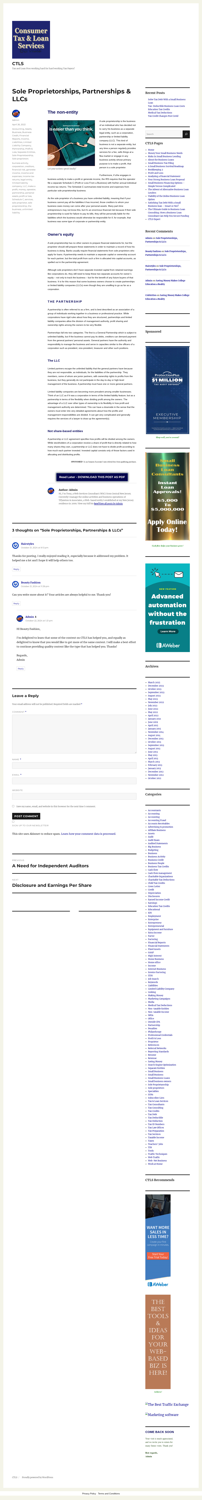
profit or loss (25, 196)
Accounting (18, 129)
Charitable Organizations (160, 876)
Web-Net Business (157, 1160)
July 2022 (152, 705)
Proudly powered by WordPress (37, 1477)
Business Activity (156, 856)
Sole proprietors (20, 158)
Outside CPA (154, 1022)
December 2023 (156, 685)
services (29, 199)
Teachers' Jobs (155, 1144)
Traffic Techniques (157, 1154)
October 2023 (154, 689)
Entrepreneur (155, 922)
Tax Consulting (155, 1107)
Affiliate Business (157, 830)
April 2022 (153, 715)
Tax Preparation (156, 1131)
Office (151, 1018)
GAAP (151, 952)
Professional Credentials (160, 1035)
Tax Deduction (155, 1121)
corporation (18, 166)
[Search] (186, 134)
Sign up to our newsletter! (30, 825)
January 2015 (154, 728)
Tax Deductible (155, 1117)
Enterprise (153, 919)
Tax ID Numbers (156, 1124)
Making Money (155, 995)
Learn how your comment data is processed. (88, 833)
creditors (29, 166)
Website (17, 790)
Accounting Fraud (157, 820)
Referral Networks (157, 1048)
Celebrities (150, 295)
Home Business (156, 959)
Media (151, 1002)
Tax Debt (152, 1114)
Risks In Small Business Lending (164, 156)
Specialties (153, 1091)
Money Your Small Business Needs (165, 153)
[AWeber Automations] (167, 607)
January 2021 (154, 719)
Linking (152, 992)
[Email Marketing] (158, 1241)
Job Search (153, 979)
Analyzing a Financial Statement (164, 176)
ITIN (150, 975)
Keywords (153, 982)
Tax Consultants (156, 1104)
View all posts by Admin (111, 503)
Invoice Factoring (157, 972)
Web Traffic (154, 1157)
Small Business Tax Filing (161, 163)
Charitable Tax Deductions (161, 879)
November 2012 (156, 775)
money (22, 189)
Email (17, 775)
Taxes (151, 1141)
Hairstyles (27, 543)
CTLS (18, 63)
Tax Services (154, 1134)
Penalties (152, 1028)
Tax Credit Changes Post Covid (163, 116)
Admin (15, 120)
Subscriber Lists (156, 1098)
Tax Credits (153, 1111)
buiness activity (20, 163)
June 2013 (153, 752)
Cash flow (153, 870)
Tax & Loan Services (158, 1101)
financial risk (18, 169)
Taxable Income (156, 1137)
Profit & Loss (154, 1038)
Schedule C (18, 199)
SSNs (150, 1094)
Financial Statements (158, 946)
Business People (156, 863)
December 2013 (155, 738)
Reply (16, 569)
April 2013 (153, 758)
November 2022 (156, 702)
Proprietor (153, 1041)
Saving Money (155, 1061)
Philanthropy (154, 1031)
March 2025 (154, 682)
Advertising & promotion (160, 827)
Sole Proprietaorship (22, 155)
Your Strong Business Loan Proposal (166, 179)
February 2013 (155, 765)
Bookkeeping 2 (155, 169)
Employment (154, 916)
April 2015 (153, 725)
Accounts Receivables (159, 823)
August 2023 (154, 695)
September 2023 (156, 692)
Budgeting (153, 850)
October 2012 (154, 778)
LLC (25, 186)
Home (151, 150)
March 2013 (154, 761)
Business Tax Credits (158, 866)
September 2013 (156, 745)
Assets (28, 129)
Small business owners (159, 1081)
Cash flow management (160, 873)
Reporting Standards (158, 1051)
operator (31, 189)
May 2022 (153, 712)
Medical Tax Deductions (160, 112)
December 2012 (155, 771)
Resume (152, 1055)
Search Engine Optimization (162, 1065)
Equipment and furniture (160, 929)
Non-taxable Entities (158, 1008)
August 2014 (154, 735)
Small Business (155, 1071)
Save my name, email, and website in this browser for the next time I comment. (56, 806)
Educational (154, 909)
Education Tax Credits (159, 109)
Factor (151, 936)
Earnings (152, 903)
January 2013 (154, 768)
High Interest (155, 955)
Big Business (154, 846)
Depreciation (154, 893)
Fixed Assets (154, 949)
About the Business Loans (161, 159)
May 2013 (152, 755)
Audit (150, 837)
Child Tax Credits (156, 883)
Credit (151, 889)
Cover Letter (154, 886)
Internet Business (157, 969)
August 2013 (154, 748)
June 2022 (153, 709)
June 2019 (153, 722)
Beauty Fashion (31, 582)
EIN (150, 913)
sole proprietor (19, 202)
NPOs (150, 1015)
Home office (154, 962)
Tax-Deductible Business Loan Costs (166, 106)
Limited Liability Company (161, 989)
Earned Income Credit (159, 899)
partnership (18, 192)
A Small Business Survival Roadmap (166, 166)
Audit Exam (154, 840)
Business (16, 132)
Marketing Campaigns (159, 998)
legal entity (26, 179)
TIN (150, 1147)
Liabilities (17, 142)
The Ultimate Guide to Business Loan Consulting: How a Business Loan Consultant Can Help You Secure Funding (168, 212)
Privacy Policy (89, 1493)
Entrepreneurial (156, 926)
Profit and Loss (155, 173)
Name (16, 759)
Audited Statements (158, 843)
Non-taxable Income (158, 1012)
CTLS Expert (154, 219)
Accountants (154, 810)
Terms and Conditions (109, 1493)
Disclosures (154, 896)
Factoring (153, 939)
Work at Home (155, 1164)
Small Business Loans (159, 1078)
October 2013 (154, 742)
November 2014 (156, 732)
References (153, 1045)
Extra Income (155, 932)
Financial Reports (157, 942)
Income (25, 139)
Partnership (18, 148)
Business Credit (156, 860)
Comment (19, 712)
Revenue (152, 1058)
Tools (151, 1150)
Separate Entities (26, 152)
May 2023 (153, 699)
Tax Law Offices (156, 1127)
